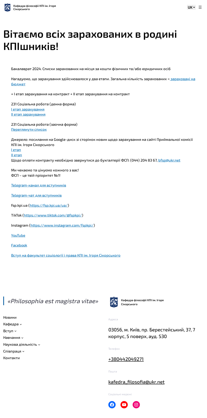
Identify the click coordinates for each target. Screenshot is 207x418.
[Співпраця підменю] (23, 351)
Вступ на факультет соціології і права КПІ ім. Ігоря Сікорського (65, 255)
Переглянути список (29, 129)
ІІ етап (16, 155)
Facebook (19, 245)
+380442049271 (126, 359)
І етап (16, 149)
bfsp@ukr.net (169, 160)
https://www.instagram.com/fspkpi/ (62, 225)
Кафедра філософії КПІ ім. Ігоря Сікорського (34, 7)
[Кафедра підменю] (21, 324)
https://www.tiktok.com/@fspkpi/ (53, 215)
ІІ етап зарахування (28, 114)
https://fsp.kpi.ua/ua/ (49, 205)
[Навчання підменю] (22, 338)
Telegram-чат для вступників (36, 195)
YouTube (18, 235)
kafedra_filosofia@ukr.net (136, 382)
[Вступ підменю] (15, 331)
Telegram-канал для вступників (38, 185)
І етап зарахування (27, 109)
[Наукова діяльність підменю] (39, 344)
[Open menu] (200, 7)
